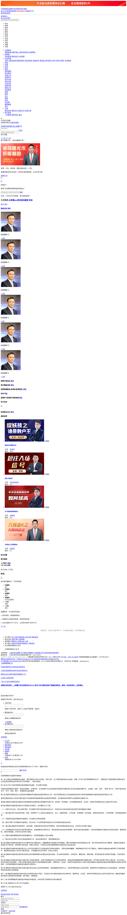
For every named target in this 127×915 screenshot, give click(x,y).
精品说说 (15, 56)
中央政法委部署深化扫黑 (51, 3)
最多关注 (15, 110)
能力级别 (8, 73)
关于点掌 (15, 637)
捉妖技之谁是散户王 (10, 445)
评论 (2, 204)
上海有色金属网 (14, 653)
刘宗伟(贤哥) (14, 482)
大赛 (6, 108)
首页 (6, 60)
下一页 (8, 138)
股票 (13, 115)
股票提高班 (20, 60)
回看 (13, 52)
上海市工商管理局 (7, 678)
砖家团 (7, 54)
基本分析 (8, 81)
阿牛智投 (8, 113)
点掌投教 (21, 639)
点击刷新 (8, 722)
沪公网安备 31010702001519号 (11, 661)
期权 (6, 98)
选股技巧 (8, 77)
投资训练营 (29, 60)
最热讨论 (21, 110)
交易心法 (8, 75)
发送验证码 (23, 907)
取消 (24, 770)
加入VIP (3, 11)
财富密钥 (9, 126)
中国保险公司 (39, 653)
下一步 (3, 626)
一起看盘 (8, 115)
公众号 (7, 741)
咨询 (6, 757)
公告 (26, 641)
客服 (6, 753)
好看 (6, 65)
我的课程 (8, 745)
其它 (6, 106)
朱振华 (12, 449)
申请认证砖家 (16, 643)
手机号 (3, 902)
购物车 (7, 751)
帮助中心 (15, 641)
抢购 (4, 175)
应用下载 (15, 639)
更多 (31, 200)
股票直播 (8, 52)
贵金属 (7, 102)
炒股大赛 (28, 110)
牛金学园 (8, 58)
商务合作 (21, 641)
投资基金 (8, 90)
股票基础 (8, 71)
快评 (6, 67)
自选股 (3, 126)
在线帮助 (32, 52)
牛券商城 (68, 60)
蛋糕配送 (30, 653)
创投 (6, 100)
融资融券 (8, 104)
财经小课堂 (60, 60)
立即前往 (4, 890)
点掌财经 (8, 50)
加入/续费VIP (17, 126)
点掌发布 (31, 643)
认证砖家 (21, 56)
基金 (20, 115)
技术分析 (8, 79)
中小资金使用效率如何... (12, 511)
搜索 (21, 192)
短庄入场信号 (9, 478)
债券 (6, 92)
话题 (6, 63)
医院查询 (55, 653)
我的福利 (8, 747)
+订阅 (3, 238)
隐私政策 (35, 637)
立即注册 (12, 911)
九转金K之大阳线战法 (11, 544)
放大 (6, 204)
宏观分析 (8, 85)
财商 (6, 69)
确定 (21, 770)
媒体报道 (21, 637)
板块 (16, 115)
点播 (20, 52)
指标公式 (8, 88)
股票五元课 (44, 60)
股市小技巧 (52, 60)
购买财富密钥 (11, 11)
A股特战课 (12, 60)
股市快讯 (25, 52)
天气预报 (24, 653)
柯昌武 (12, 548)
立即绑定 (4, 737)
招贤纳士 (24, 643)
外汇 (6, 96)
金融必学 (36, 60)
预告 (16, 52)
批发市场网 (48, 653)
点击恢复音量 (14, 122)
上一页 (3, 138)
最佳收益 (8, 110)
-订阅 (2, 321)
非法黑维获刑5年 (80, 3)
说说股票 (8, 56)
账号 (2, 896)
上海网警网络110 (7, 663)
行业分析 (8, 83)
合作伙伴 (28, 637)
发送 (20, 130)
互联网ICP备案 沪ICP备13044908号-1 (13, 657)
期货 (6, 94)
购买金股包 (21, 11)
